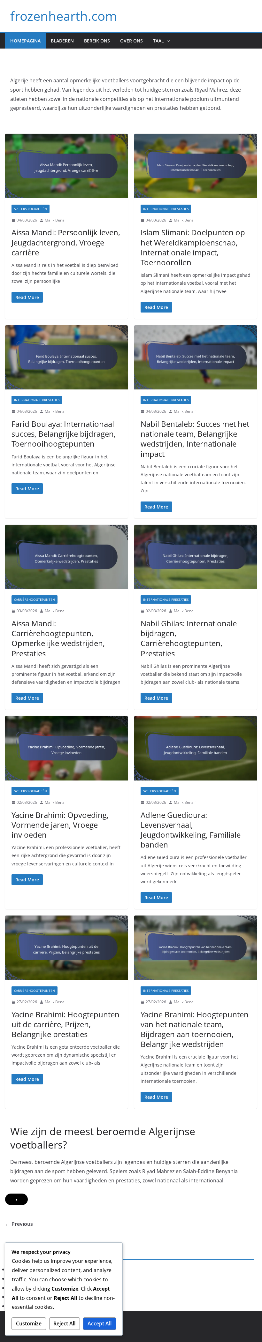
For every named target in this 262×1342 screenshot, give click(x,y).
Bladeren (62, 41)
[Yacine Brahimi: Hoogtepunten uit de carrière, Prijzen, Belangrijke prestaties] (66, 948)
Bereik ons (97, 41)
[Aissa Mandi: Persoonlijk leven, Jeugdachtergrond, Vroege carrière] (66, 166)
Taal (158, 41)
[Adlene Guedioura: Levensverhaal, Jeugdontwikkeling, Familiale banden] (195, 748)
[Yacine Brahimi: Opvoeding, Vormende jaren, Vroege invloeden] (66, 748)
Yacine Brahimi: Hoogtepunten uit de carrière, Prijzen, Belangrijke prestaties (65, 1024)
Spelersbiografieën (30, 209)
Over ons (131, 41)
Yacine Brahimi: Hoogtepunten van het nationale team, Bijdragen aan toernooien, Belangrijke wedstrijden (195, 1029)
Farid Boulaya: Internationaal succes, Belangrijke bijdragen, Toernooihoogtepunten (64, 433)
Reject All (64, 1323)
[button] (167, 40)
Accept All (100, 1323)
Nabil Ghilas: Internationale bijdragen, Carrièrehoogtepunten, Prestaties (189, 638)
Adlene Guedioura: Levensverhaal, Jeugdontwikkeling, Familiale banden (191, 830)
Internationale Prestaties (166, 209)
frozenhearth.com (63, 16)
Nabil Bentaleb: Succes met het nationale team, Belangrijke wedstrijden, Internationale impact (195, 438)
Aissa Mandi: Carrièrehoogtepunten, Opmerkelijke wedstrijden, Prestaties (58, 638)
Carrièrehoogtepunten (34, 599)
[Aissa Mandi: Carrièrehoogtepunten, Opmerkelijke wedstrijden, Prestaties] (66, 557)
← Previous (19, 1223)
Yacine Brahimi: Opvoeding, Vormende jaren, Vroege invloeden (60, 825)
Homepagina (25, 41)
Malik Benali (55, 220)
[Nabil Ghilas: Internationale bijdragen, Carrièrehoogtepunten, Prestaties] (195, 557)
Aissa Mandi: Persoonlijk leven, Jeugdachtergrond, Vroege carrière (66, 242)
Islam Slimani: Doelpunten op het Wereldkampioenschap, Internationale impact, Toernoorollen (193, 247)
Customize (29, 1323)
